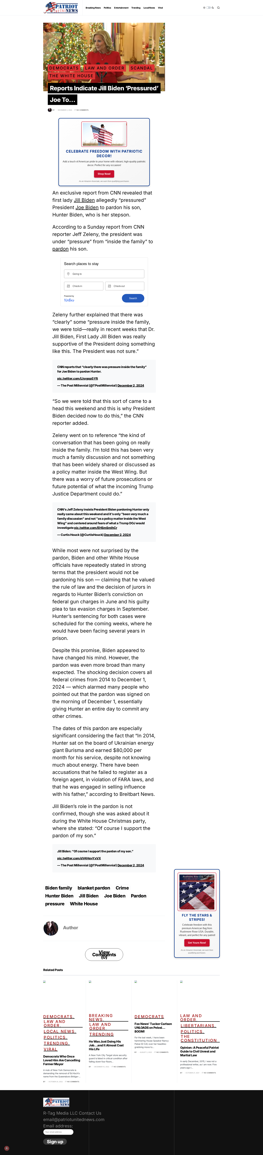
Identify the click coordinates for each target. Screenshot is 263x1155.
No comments (82, 110)
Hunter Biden (59, 896)
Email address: (58, 1125)
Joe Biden (87, 207)
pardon (60, 249)
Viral (51, 1049)
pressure (54, 903)
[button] (208, 7)
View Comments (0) (104, 954)
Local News (59, 1031)
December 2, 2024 (130, 385)
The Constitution (199, 1038)
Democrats (64, 68)
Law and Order (104, 68)
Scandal (142, 68)
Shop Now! (104, 174)
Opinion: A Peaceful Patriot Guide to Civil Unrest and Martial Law (199, 1051)
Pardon (138, 896)
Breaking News (101, 1017)
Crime (122, 888)
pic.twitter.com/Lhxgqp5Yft (77, 378)
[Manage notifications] (6, 1148)
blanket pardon (94, 888)
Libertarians (198, 1025)
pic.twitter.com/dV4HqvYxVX (79, 858)
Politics (55, 1037)
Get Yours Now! (197, 942)
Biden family (58, 888)
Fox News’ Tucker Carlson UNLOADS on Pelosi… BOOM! (153, 1027)
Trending (56, 1043)
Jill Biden (84, 200)
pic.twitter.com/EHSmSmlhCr (95, 528)
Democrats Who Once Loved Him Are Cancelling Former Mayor (61, 1060)
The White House (71, 75)
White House (84, 903)
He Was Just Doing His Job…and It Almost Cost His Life (106, 1045)
